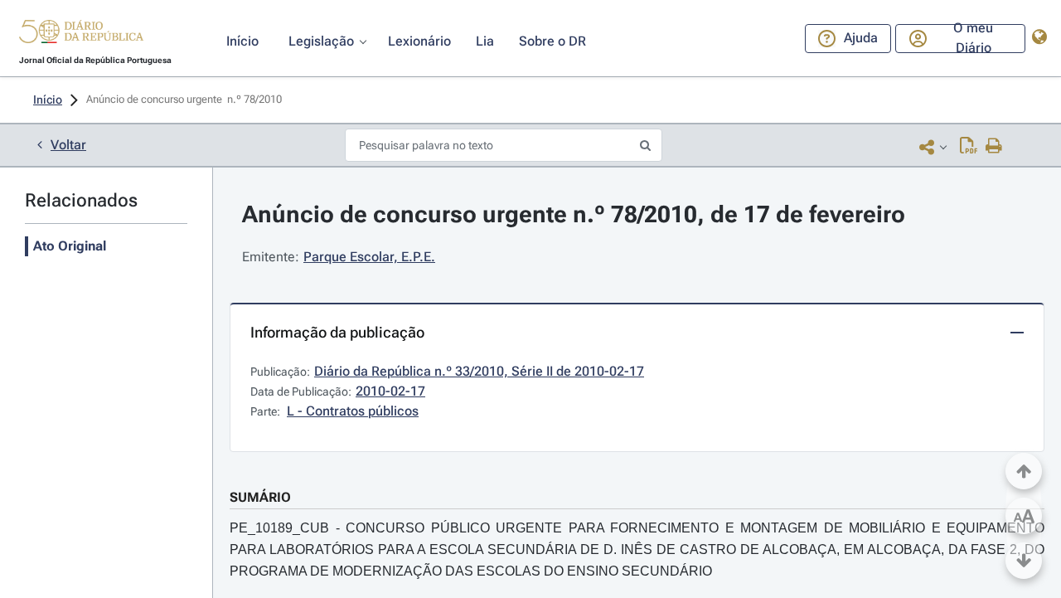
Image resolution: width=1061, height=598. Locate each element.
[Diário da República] (81, 35)
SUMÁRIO (260, 497)
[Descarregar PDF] (968, 146)
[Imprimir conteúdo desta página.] (994, 146)
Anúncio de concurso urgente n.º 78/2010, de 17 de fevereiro (573, 214)
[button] (81, 34)
